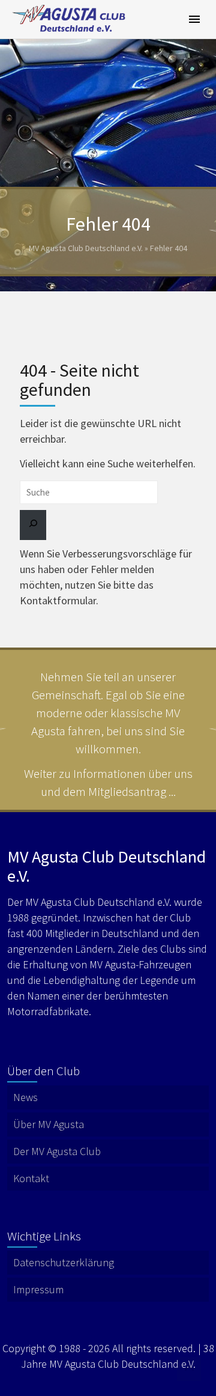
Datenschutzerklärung (63, 1262)
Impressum (38, 1289)
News (25, 1097)
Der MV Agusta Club (57, 1151)
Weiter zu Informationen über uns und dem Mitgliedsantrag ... (108, 782)
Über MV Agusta (48, 1124)
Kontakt (31, 1178)
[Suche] (33, 525)
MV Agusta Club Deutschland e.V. (86, 248)
